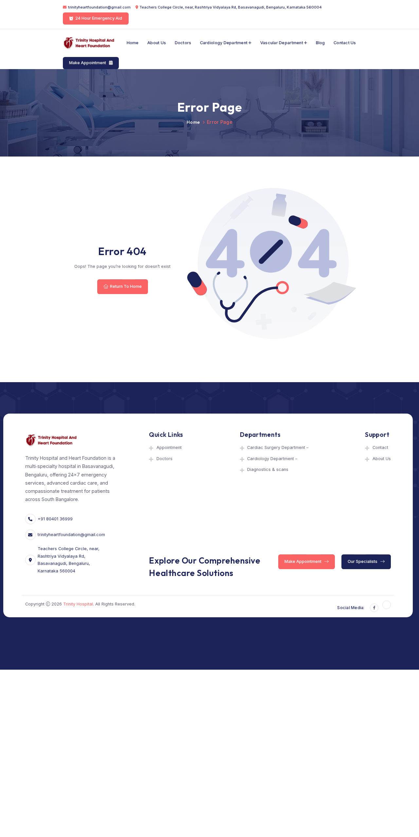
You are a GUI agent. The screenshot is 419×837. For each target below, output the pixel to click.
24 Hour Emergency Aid (99, 18)
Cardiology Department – (272, 458)
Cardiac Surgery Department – (277, 447)
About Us (156, 42)
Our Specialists (363, 561)
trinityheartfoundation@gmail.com (99, 7)
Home (133, 42)
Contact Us (345, 42)
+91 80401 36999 (55, 518)
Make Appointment (88, 62)
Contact (380, 447)
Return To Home (125, 286)
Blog (320, 42)
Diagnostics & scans (267, 469)
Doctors (183, 42)
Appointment (168, 447)
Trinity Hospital (78, 604)
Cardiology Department (223, 42)
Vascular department (281, 42)
